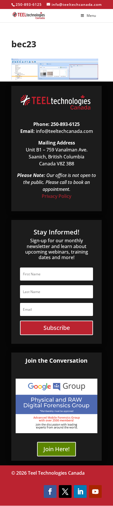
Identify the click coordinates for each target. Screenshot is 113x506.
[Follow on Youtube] (95, 491)
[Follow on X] (65, 491)
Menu (91, 15)
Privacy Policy (56, 196)
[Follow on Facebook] (50, 491)
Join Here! (56, 449)
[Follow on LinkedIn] (80, 491)
